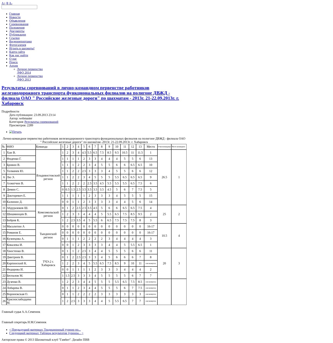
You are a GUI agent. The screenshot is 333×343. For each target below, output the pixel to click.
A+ (4, 3)
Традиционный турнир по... (62, 329)
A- (10, 3)
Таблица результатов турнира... (60, 333)
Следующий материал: (24, 333)
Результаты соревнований (41, 121)
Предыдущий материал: (28, 329)
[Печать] (15, 131)
